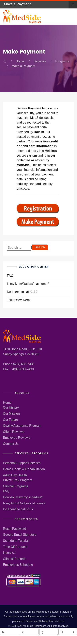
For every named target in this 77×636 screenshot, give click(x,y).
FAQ (10, 275)
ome (8, 402)
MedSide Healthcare (34, 625)
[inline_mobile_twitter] (29, 632)
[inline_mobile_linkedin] (48, 632)
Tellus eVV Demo (19, 300)
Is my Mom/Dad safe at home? (28, 283)
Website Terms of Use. (51, 621)
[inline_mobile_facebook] (9, 632)
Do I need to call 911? (22, 292)
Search (40, 247)
